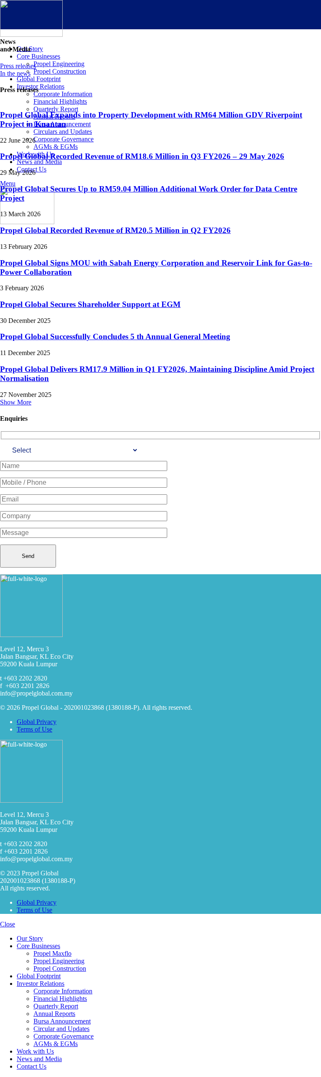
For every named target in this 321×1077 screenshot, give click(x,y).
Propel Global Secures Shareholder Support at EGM (90, 304)
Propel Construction (59, 968)
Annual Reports (54, 1013)
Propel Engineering (58, 960)
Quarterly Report (55, 1006)
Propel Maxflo (52, 953)
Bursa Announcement (62, 1021)
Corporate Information (62, 991)
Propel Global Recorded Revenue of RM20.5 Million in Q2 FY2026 (115, 230)
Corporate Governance (63, 1036)
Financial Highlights (60, 998)
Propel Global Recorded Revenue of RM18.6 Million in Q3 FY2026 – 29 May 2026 (142, 156)
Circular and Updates (61, 1028)
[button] (15, 402)
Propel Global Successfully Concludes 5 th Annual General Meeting (115, 336)
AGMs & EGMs (55, 1043)
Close (7, 924)
